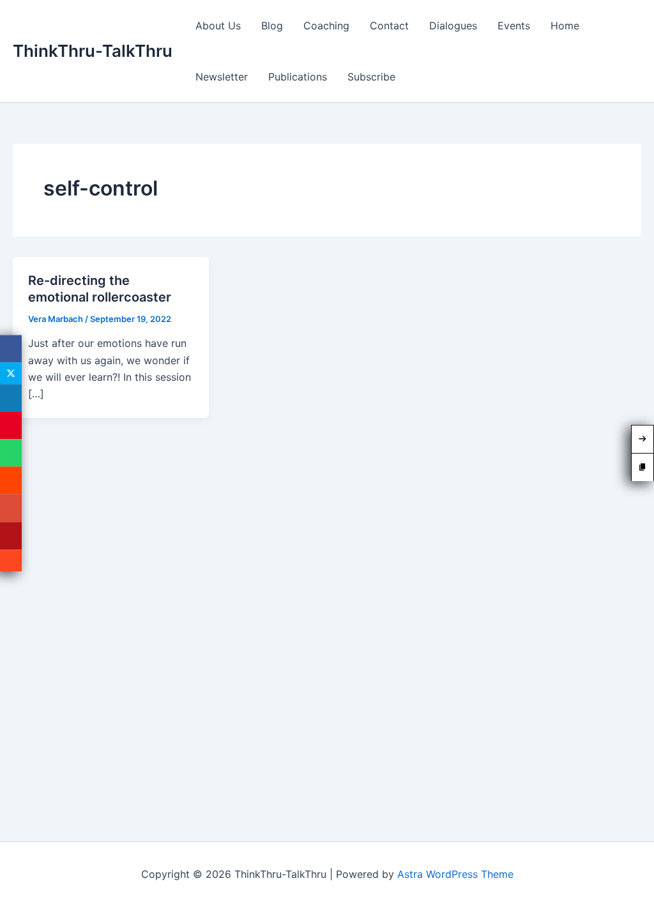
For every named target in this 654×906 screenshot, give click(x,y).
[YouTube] (11, 535)
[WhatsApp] (11, 452)
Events (514, 25)
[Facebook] (11, 348)
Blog (272, 25)
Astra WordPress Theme (455, 874)
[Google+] (11, 508)
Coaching (326, 25)
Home (565, 25)
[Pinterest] (11, 425)
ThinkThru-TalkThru (92, 51)
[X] (11, 373)
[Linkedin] (11, 397)
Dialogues (453, 25)
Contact (389, 25)
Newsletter (221, 76)
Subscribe (371, 76)
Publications (297, 76)
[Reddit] (11, 481)
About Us (218, 25)
